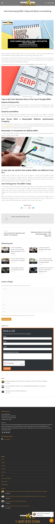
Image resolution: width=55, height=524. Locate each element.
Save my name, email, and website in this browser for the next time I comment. (18, 315)
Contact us (3, 472)
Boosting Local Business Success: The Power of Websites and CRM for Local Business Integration (26, 381)
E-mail (5, 346)
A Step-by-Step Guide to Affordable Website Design (45, 248)
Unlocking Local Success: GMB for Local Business (15, 391)
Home (2, 459)
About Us (3, 462)
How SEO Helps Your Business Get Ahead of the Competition (18, 259)
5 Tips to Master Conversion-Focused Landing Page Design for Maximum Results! (46, 260)
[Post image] (5, 250)
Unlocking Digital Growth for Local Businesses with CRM (17, 268)
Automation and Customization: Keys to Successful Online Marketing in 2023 (46, 269)
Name (5, 336)
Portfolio (3, 469)
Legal (2, 475)
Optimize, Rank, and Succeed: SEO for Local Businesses (17, 506)
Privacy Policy (4, 481)
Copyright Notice (5, 484)
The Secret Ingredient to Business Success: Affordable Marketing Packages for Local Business (18, 250)
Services (3, 465)
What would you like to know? (11, 352)
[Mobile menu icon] (2, 3)
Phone (5, 341)
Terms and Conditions (6, 478)
